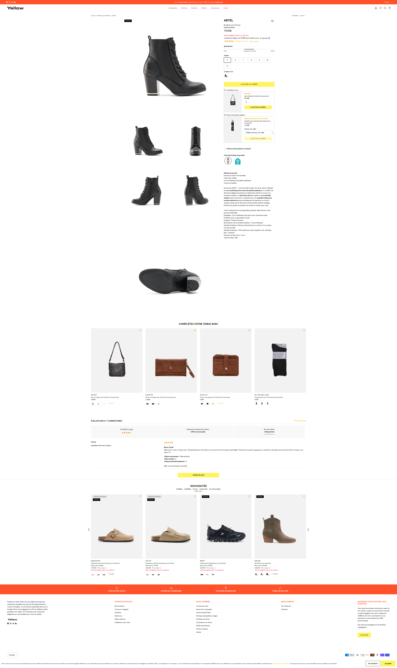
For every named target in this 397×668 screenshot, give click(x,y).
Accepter (388, 664)
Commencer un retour (204, 622)
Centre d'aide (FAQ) (203, 613)
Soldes (225, 8)
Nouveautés (173, 8)
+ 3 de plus (220, 403)
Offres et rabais (202, 629)
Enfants (204, 8)
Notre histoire (119, 606)
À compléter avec (231, 90)
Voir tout (198, 491)
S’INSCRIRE (364, 635)
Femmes (184, 8)
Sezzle (198, 632)
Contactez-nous (202, 606)
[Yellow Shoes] (15, 8)
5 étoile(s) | (241, 41)
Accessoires (215, 8)
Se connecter (286, 606)
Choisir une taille (250, 129)
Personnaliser (373, 663)
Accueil (93, 15)
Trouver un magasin (122, 609)
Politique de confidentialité (281, 663)
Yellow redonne (120, 619)
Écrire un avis (254, 41)
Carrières (118, 613)
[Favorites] (380, 8)
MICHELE (247, 94)
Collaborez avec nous (122, 622)
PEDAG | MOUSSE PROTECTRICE (256, 119)
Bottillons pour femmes (104, 15)
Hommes (194, 8)
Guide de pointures (203, 626)
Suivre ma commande (204, 609)
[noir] (226, 76)
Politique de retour (203, 619)
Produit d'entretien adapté (235, 115)
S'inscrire (284, 609)
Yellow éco (118, 616)
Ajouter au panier (249, 84)
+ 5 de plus (111, 403)
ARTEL (114, 15)
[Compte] (375, 8)
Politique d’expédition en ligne (207, 616)
